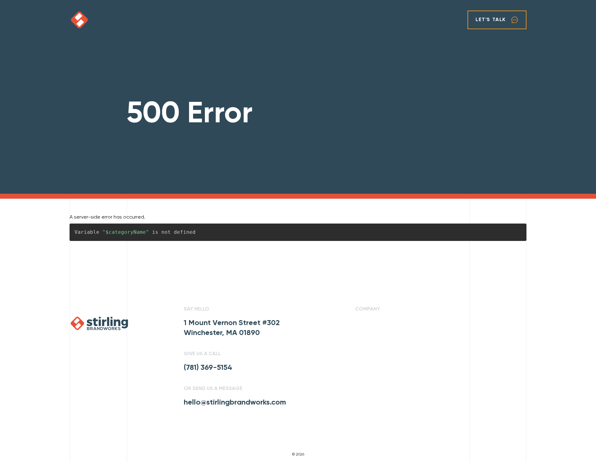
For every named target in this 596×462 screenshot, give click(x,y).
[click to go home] (98, 20)
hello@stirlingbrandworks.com (235, 402)
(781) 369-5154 (208, 367)
